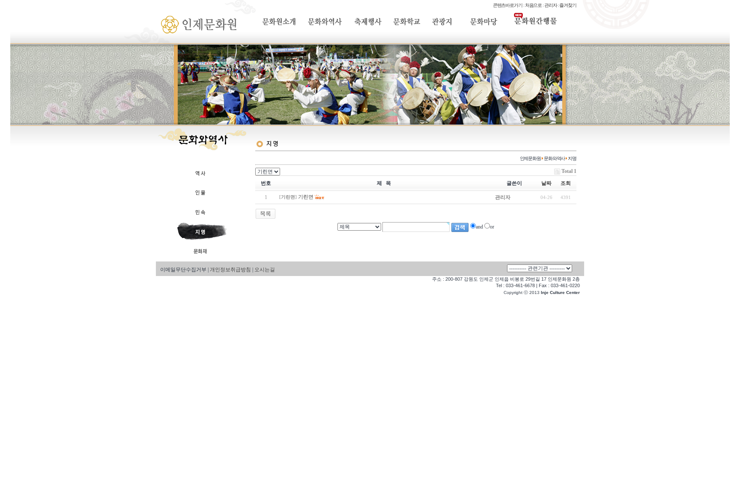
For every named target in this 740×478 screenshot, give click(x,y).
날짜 (546, 183)
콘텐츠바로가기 (507, 5)
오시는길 (264, 270)
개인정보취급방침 (230, 270)
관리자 (550, 5)
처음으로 (533, 5)
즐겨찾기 (567, 5)
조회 (566, 183)
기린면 (288, 197)
